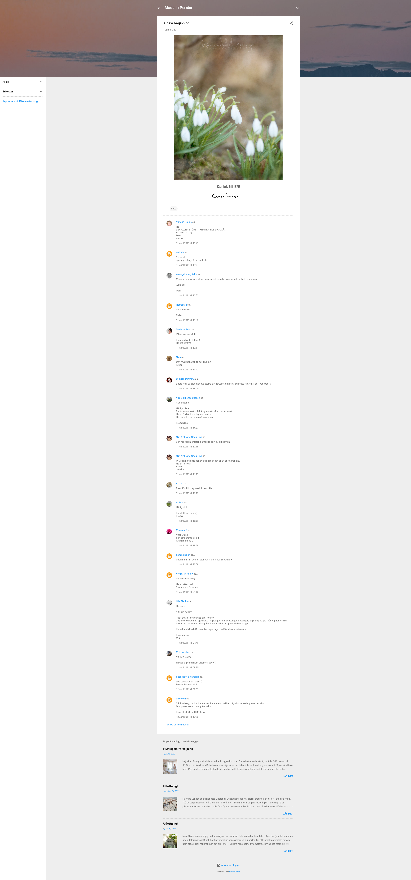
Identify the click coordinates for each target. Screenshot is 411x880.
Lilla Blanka (182, 601)
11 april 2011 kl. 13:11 (187, 347)
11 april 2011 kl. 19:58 (187, 545)
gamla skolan (183, 554)
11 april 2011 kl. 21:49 (187, 642)
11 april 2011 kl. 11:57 (187, 265)
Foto (173, 208)
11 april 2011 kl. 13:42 (187, 369)
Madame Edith (183, 329)
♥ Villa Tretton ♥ (184, 573)
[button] (291, 23)
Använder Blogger (230, 865)
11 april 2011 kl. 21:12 (187, 592)
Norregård (181, 304)
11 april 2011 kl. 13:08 (187, 320)
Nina (178, 357)
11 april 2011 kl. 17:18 (187, 446)
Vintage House (184, 222)
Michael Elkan (234, 872)
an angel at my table (186, 274)
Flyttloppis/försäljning (178, 748)
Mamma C (181, 530)
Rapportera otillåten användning (20, 101)
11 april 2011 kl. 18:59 (187, 520)
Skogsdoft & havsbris (187, 676)
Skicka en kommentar (177, 724)
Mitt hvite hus (183, 652)
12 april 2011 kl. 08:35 (187, 667)
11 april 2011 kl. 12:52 (187, 295)
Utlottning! (170, 786)
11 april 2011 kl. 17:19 (187, 474)
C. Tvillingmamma (185, 378)
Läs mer (288, 776)
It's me (179, 483)
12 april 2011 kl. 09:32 (187, 689)
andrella (180, 252)
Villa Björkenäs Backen (188, 397)
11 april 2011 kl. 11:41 (187, 243)
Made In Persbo (178, 7)
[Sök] (298, 9)
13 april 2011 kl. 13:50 (187, 716)
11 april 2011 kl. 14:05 (187, 388)
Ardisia (179, 502)
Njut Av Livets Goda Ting (189, 437)
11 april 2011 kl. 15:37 (187, 427)
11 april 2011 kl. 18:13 (187, 493)
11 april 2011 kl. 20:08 (187, 564)
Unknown (181, 698)
